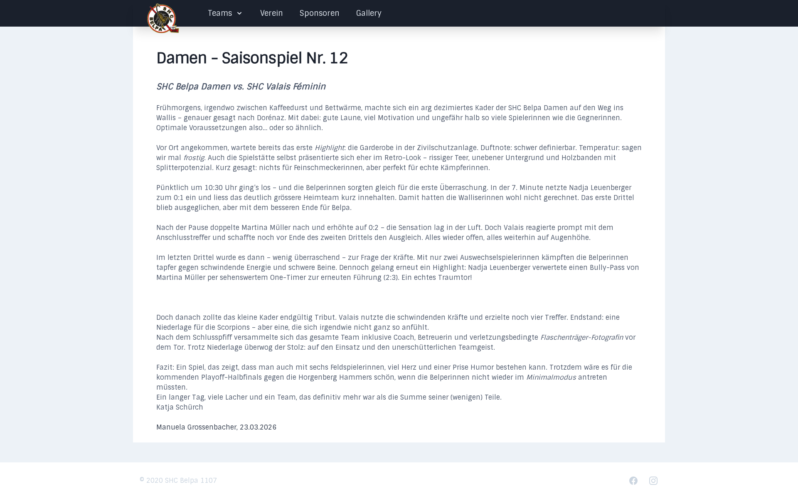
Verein (271, 13)
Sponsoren (320, 13)
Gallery (369, 13)
